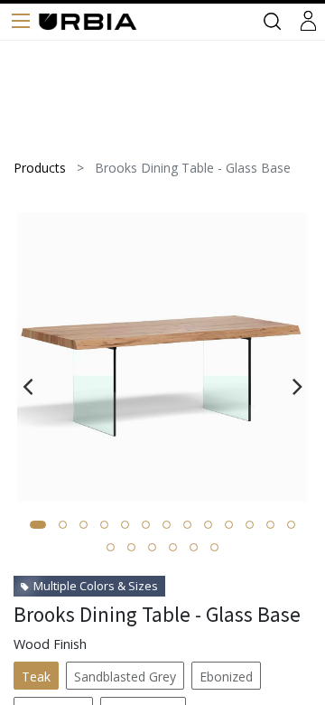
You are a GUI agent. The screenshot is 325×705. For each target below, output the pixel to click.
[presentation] (28, 386)
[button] (37, 524)
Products (40, 167)
